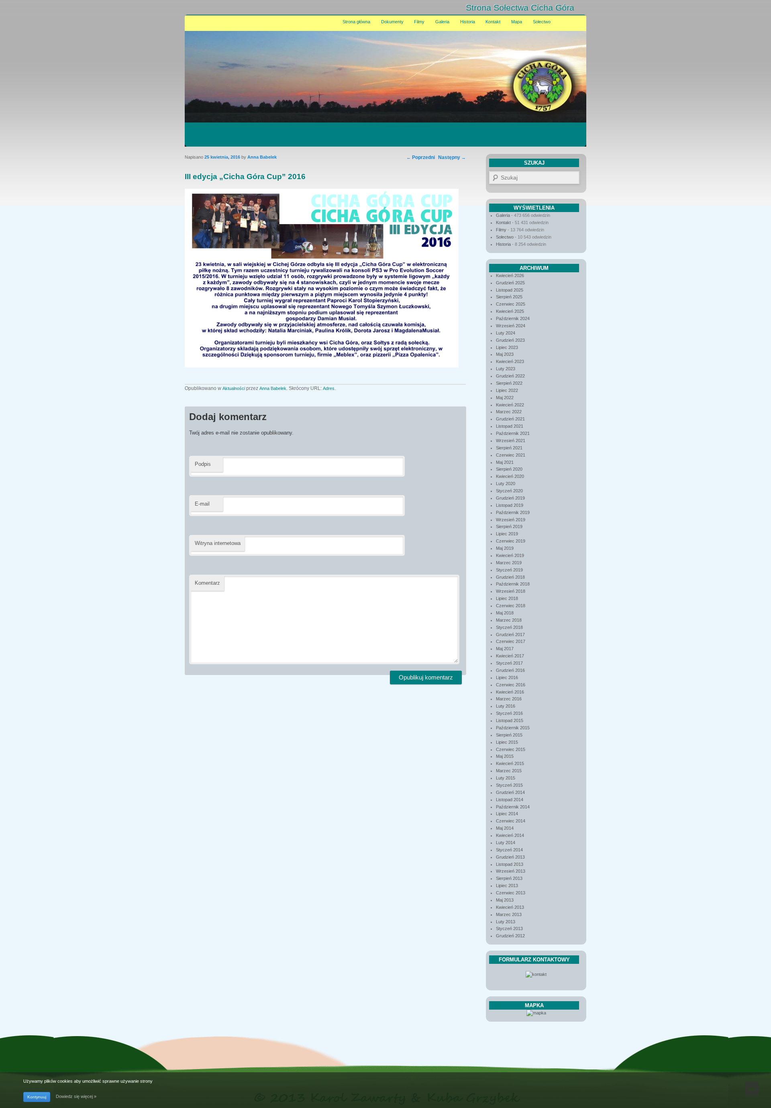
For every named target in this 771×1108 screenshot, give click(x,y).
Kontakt (492, 21)
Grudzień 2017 (510, 634)
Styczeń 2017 (509, 663)
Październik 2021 (513, 433)
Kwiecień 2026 (510, 275)
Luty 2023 (505, 368)
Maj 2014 (505, 828)
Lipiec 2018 (507, 598)
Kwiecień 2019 (510, 555)
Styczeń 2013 (509, 928)
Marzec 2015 (509, 770)
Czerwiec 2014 (510, 820)
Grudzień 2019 (510, 498)
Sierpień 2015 (509, 735)
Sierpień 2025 (509, 296)
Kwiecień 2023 (510, 361)
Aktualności (233, 388)
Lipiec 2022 (507, 390)
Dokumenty (392, 21)
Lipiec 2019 (507, 533)
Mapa (516, 21)
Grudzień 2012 (510, 935)
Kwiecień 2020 (510, 476)
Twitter (533, 7)
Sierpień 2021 (509, 447)
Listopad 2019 (509, 505)
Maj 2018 (505, 612)
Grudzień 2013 (510, 857)
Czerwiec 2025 (510, 304)
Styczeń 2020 (509, 490)
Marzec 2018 (509, 620)
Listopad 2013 (509, 864)
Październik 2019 (513, 512)
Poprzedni (420, 157)
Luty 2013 (505, 921)
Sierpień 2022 (509, 383)
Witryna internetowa (218, 543)
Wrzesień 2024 (510, 325)
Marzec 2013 (509, 914)
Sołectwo (542, 21)
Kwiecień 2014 (510, 835)
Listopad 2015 (509, 720)
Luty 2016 (505, 706)
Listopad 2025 (509, 290)
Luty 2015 (505, 777)
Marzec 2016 (509, 698)
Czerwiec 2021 (510, 455)
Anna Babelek (272, 388)
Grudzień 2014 (510, 792)
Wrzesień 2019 (510, 519)
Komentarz (207, 583)
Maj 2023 (505, 354)
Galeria (442, 21)
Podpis (203, 464)
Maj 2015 (505, 756)
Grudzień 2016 (510, 670)
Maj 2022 (505, 397)
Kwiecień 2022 (510, 404)
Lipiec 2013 (507, 885)
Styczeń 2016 (509, 713)
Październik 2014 (513, 806)
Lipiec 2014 (507, 813)
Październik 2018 (513, 584)
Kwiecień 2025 (510, 311)
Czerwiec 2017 (510, 641)
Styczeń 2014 (509, 849)
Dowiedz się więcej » (76, 1096)
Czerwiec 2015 (510, 749)
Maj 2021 (505, 462)
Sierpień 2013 (509, 878)
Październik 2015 (513, 727)
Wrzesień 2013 (510, 871)
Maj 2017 (505, 648)
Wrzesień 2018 (510, 591)
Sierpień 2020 (509, 469)
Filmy (419, 21)
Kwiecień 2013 (510, 907)
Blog (568, 7)
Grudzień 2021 (510, 418)
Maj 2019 (505, 548)
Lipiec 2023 (507, 347)
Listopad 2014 (509, 799)
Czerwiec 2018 (510, 605)
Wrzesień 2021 (510, 440)
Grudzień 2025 (510, 282)
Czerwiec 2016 (510, 684)
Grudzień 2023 (510, 340)
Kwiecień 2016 (510, 692)
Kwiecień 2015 (510, 763)
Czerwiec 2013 (510, 892)
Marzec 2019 (509, 562)
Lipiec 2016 (507, 677)
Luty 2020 (505, 483)
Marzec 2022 (509, 411)
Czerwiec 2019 (510, 541)
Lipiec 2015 (507, 742)
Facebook (551, 7)
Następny (452, 157)
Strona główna (356, 21)
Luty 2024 (505, 333)
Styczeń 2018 (509, 627)
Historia (467, 21)
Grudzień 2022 (510, 375)
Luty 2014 (505, 842)
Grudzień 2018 (510, 577)
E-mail (202, 504)
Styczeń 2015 (509, 785)
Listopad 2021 (509, 426)
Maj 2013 (505, 900)
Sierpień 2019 (509, 526)
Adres (329, 388)
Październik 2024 (513, 318)
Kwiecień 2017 (510, 655)
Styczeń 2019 (509, 569)
